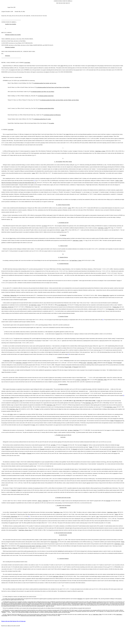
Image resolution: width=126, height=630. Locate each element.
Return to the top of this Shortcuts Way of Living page (13, 621)
